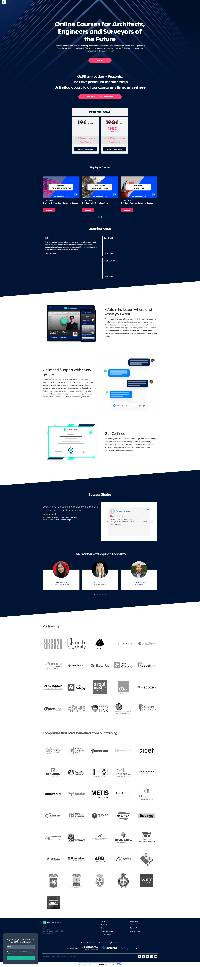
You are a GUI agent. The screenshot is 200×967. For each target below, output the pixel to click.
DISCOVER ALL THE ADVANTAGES (100, 96)
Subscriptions (106, 934)
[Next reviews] (150, 521)
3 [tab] (100, 595)
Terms (132, 925)
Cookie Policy (135, 931)
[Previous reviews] (107, 521)
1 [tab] (98, 217)
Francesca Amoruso (123, 511)
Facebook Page (65, 520)
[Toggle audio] (45, 178)
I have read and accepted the (19, 952)
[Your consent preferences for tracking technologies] (4, 2)
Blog (102, 928)
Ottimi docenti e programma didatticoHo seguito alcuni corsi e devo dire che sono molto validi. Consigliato (128, 521)
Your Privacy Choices (106, 964)
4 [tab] (103, 595)
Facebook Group (107, 931)
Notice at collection (87, 964)
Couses (103, 921)
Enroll (100, 60)
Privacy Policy (135, 928)
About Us (104, 925)
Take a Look (52, 253)
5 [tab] (105, 595)
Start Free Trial (85, 149)
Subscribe (21, 958)
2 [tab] (101, 217)
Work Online (134, 921)
